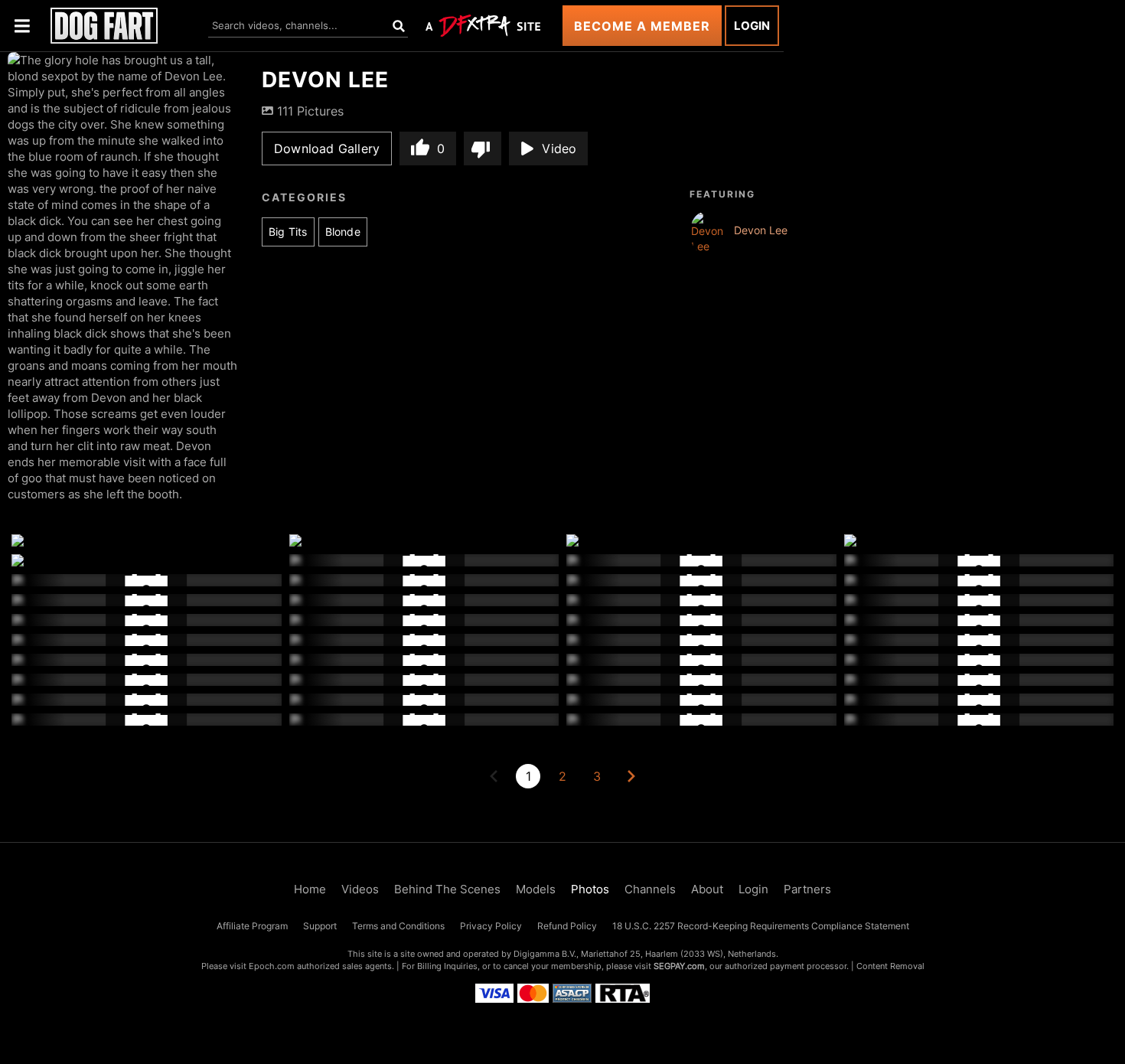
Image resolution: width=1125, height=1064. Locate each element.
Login (752, 25)
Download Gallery (327, 148)
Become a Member (642, 26)
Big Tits (288, 231)
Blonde (342, 231)
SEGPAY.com (679, 966)
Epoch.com (272, 966)
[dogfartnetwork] (104, 26)
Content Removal (890, 966)
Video (559, 148)
